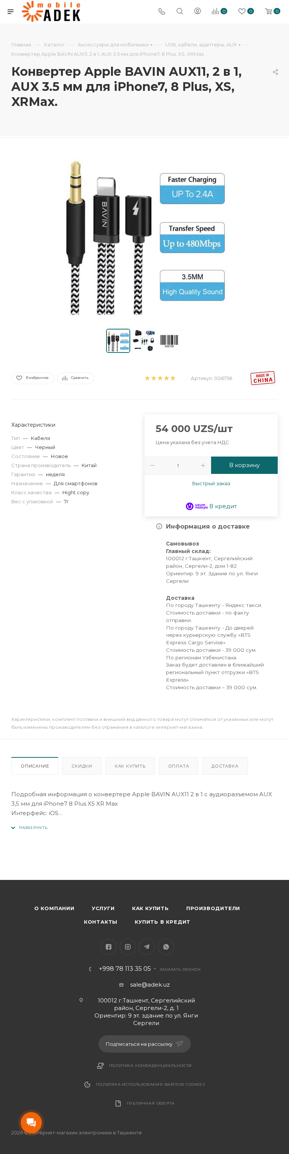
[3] (160, 378)
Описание (35, 766)
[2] (153, 378)
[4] (166, 378)
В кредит (222, 506)
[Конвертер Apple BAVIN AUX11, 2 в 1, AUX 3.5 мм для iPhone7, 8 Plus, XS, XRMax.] (144, 235)
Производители (213, 908)
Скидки (81, 766)
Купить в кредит (162, 922)
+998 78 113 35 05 (125, 969)
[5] (172, 378)
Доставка (224, 766)
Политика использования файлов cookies (150, 1084)
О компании (54, 908)
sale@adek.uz (150, 984)
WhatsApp (166, 947)
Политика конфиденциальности (150, 1065)
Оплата (178, 766)
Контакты (100, 922)
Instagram (128, 947)
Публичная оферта (151, 1103)
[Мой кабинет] (197, 11)
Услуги (103, 908)
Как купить (130, 766)
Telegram (147, 947)
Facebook (108, 947)
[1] (147, 378)
